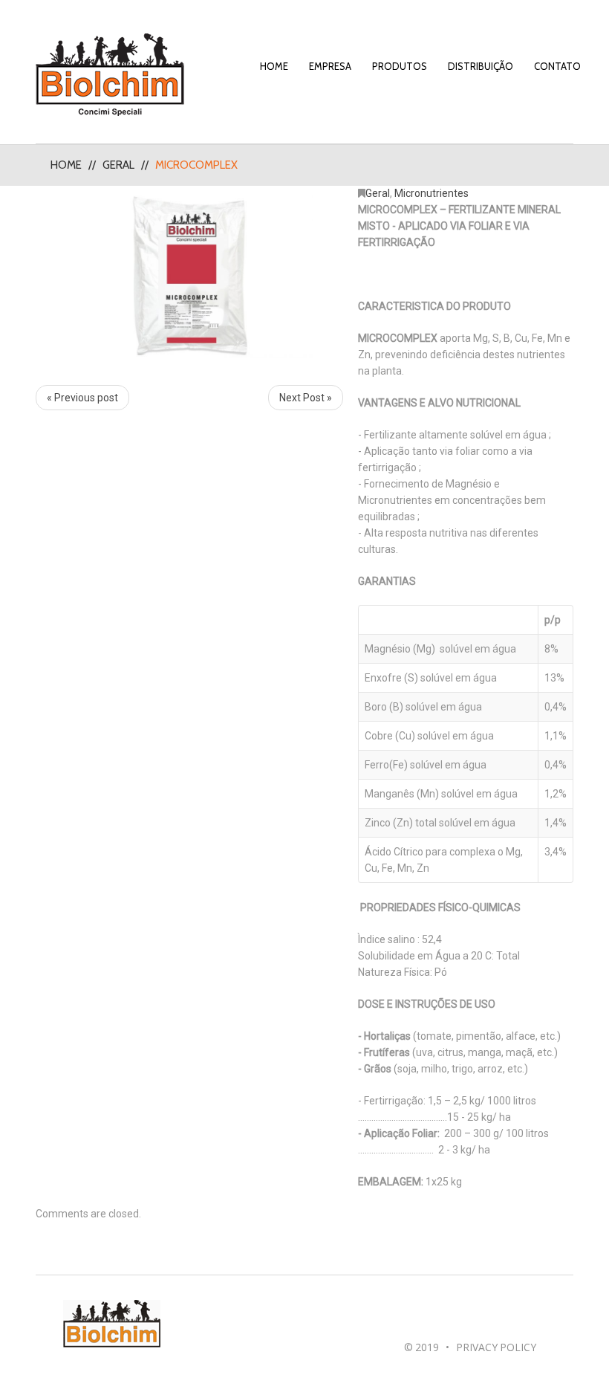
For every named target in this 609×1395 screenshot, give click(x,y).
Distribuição (480, 66)
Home (274, 66)
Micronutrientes (431, 193)
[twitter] (446, 1316)
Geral (118, 165)
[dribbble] (463, 1316)
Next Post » (305, 398)
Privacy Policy (496, 1347)
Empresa (330, 66)
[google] (429, 1316)
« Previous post (82, 398)
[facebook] (412, 1316)
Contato (557, 66)
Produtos (399, 66)
